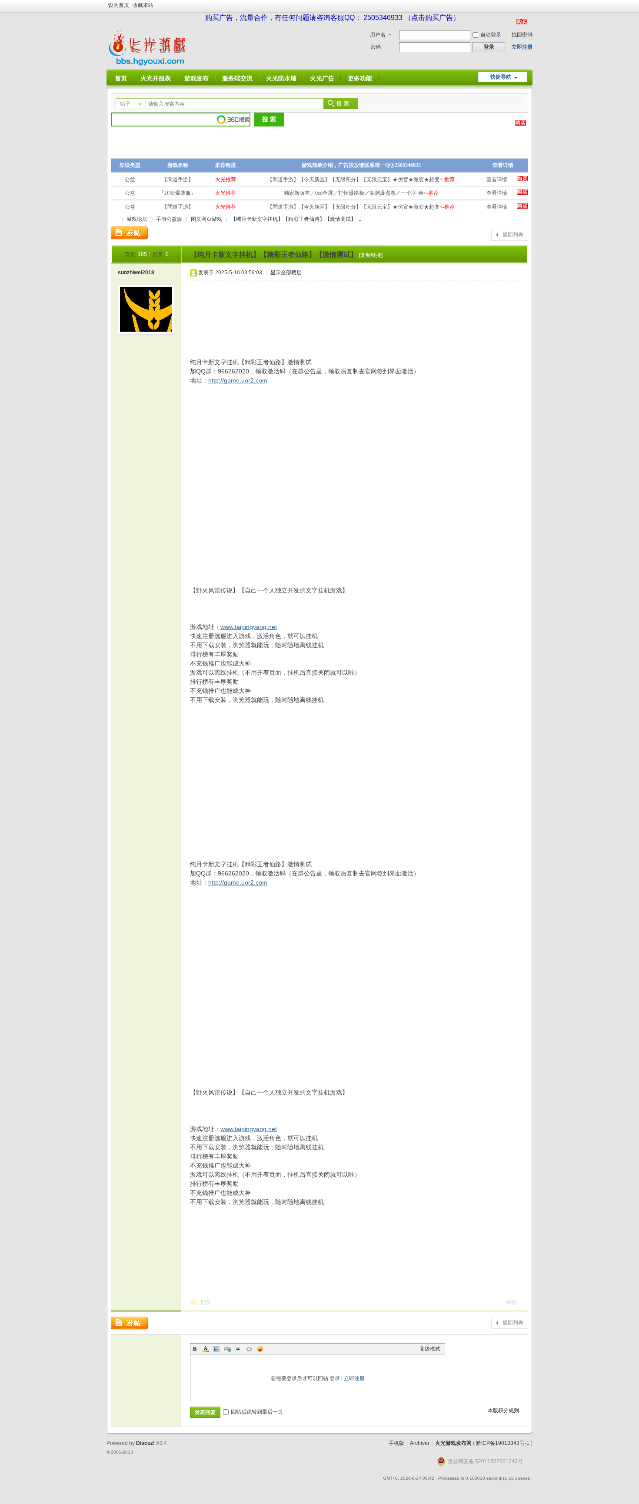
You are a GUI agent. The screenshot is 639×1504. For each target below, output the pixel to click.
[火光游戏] (149, 64)
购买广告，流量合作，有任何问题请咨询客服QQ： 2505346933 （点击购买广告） (332, 17)
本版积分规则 (503, 1411)
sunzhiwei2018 (136, 273)
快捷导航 (500, 77)
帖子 (125, 104)
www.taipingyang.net (248, 626)
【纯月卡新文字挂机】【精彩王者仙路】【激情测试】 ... (296, 219)
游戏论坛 (136, 219)
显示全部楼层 (286, 273)
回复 (206, 1302)
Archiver (419, 1443)
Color (205, 1348)
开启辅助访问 (530, 6)
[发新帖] (129, 233)
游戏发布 (196, 78)
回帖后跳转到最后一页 (257, 1412)
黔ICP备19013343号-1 (502, 1443)
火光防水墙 (281, 78)
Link (227, 1348)
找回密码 (522, 35)
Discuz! (145, 1443)
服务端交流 (237, 78)
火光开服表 (155, 78)
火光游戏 (114, 219)
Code (249, 1348)
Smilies (260, 1348)
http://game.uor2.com (237, 380)
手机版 (396, 1443)
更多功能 (360, 78)
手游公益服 (169, 219)
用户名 (378, 35)
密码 (375, 47)
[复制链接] (371, 255)
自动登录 (490, 35)
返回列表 (513, 235)
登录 (334, 1378)
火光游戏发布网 (453, 1443)
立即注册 (522, 47)
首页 (121, 78)
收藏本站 (143, 5)
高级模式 (429, 1349)
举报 (511, 1302)
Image (216, 1348)
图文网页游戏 (206, 219)
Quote (238, 1348)
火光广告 (322, 78)
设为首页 (118, 5)
